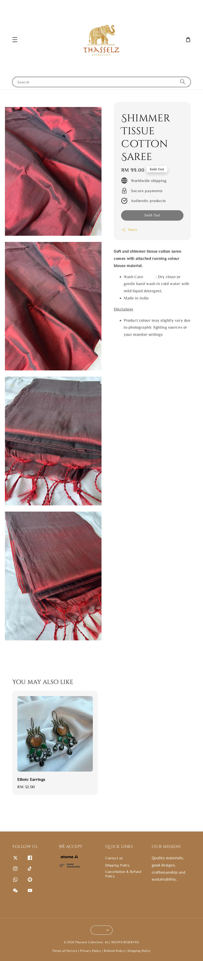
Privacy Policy (90, 950)
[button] (14, 39)
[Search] (183, 82)
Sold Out (152, 215)
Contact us (114, 858)
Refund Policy (114, 950)
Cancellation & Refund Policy (123, 874)
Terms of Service (64, 950)
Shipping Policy (117, 865)
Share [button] (132, 229)
